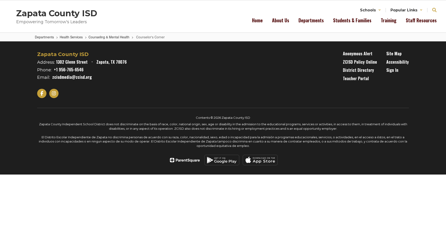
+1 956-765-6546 (68, 69)
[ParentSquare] (185, 160)
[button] (370, 10)
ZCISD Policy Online (360, 62)
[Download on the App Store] (260, 160)
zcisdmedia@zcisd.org (72, 77)
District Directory (358, 70)
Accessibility (397, 62)
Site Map (394, 53)
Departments (44, 37)
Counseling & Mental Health (109, 37)
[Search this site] (434, 10)
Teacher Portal (356, 78)
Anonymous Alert (357, 53)
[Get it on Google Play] (221, 160)
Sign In (392, 70)
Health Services (71, 37)
